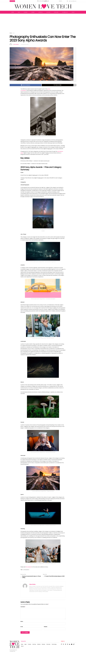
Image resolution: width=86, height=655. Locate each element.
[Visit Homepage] (43, 6)
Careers (25, 12)
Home (11, 33)
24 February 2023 (24, 44)
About (73, 12)
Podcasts (56, 12)
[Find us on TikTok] (48, 1)
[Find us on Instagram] (67, 644)
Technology (65, 12)
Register (74, 1)
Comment (23, 606)
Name (22, 621)
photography (26, 569)
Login (71, 1)
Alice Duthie (16, 44)
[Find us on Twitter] (63, 644)
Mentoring (12, 1)
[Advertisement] (43, 22)
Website (45, 626)
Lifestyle (40, 12)
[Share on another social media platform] (75, 85)
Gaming (33, 12)
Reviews (48, 12)
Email (22, 626)
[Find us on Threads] (41, 1)
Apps (19, 12)
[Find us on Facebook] (37, 1)
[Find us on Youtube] (71, 644)
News (13, 12)
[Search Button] (67, 1)
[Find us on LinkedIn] (44, 1)
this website (28, 567)
